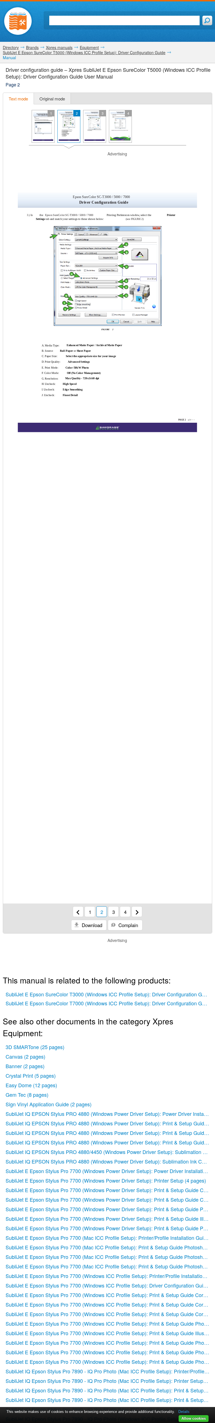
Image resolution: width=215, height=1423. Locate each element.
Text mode (18, 99)
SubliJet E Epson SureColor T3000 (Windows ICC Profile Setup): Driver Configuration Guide (109, 994)
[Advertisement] (107, 165)
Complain (127, 924)
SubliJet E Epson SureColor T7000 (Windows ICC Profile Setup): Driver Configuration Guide (109, 1003)
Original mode (52, 99)
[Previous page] (78, 911)
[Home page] (18, 21)
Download (91, 924)
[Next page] (137, 911)
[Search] (207, 20)
